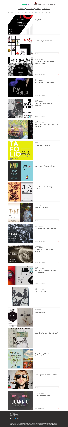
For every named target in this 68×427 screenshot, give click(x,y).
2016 (15, 12)
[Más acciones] (58, 17)
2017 (19, 12)
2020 (39, 12)
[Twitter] (30, 4)
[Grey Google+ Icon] (32, 4)
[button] (59, 12)
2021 (43, 12)
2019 (29, 12)
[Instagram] (28, 4)
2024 (49, 12)
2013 (32, 12)
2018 (22, 12)
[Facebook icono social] (26, 4)
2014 (26, 12)
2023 (46, 12)
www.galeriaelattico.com (45, 423)
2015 (36, 12)
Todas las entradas (10, 12)
